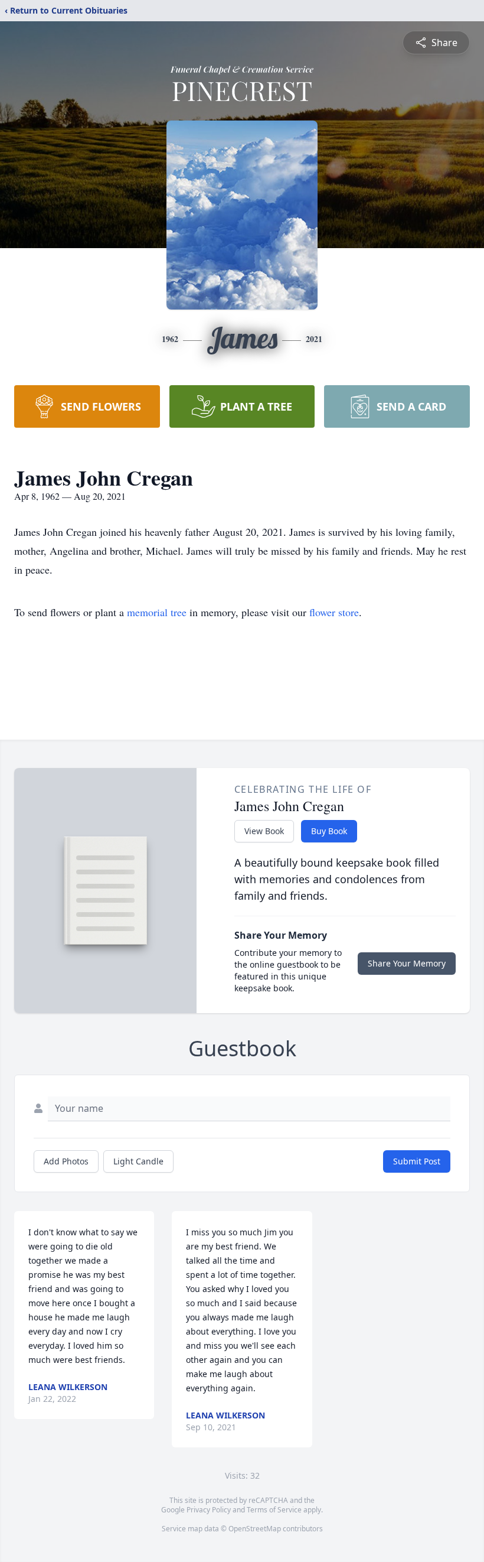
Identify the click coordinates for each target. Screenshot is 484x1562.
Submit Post (416, 1161)
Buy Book (329, 831)
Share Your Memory (407, 963)
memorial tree (157, 612)
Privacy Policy (209, 1510)
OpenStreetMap (254, 1529)
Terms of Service (274, 1510)
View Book (264, 831)
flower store (334, 612)
